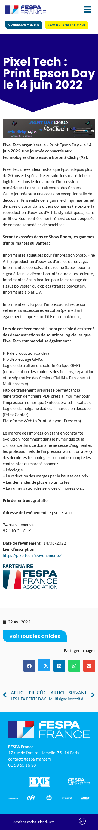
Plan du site (46, 822)
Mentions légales (24, 822)
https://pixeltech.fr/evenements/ (32, 555)
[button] (29, 666)
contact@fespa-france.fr (29, 758)
